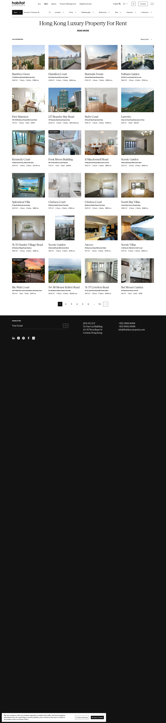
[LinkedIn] (13, 338)
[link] (105, 304)
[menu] (152, 4)
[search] (49, 12)
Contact (143, 4)
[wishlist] (133, 4)
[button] (105, 304)
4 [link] (77, 304)
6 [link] (88, 304)
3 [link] (71, 304)
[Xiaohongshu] (33, 338)
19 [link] (100, 304)
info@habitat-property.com (131, 329)
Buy (39, 4)
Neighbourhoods (86, 4)
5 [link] (82, 304)
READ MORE (83, 30)
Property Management (68, 4)
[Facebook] (28, 338)
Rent (46, 4)
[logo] (18, 3)
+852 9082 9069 (126, 326)
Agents (53, 4)
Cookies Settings (82, 717)
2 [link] (65, 304)
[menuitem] (13, 338)
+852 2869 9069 (126, 323)
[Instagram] (18, 338)
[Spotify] (23, 338)
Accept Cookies (97, 717)
